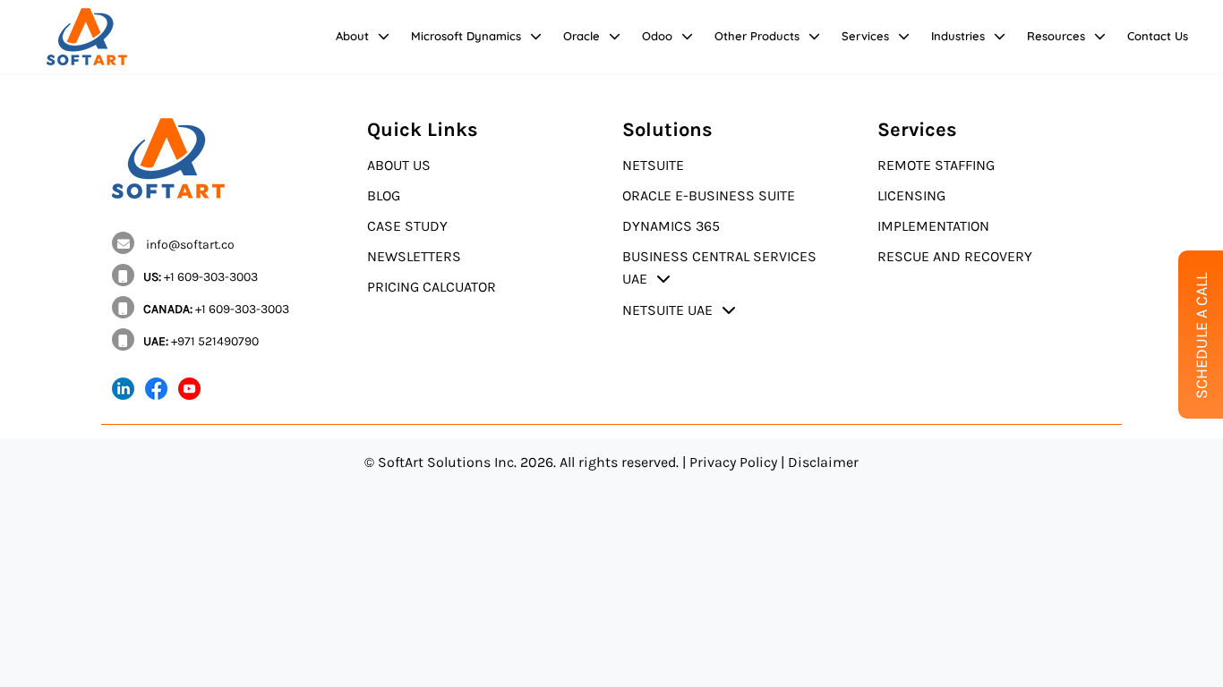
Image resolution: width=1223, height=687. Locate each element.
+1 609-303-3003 (200, 276)
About (352, 36)
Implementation (933, 225)
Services (865, 36)
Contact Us (1157, 36)
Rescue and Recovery (954, 256)
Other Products (757, 36)
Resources (1056, 36)
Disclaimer (823, 462)
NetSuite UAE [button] (667, 309)
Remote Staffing (936, 165)
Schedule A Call (1201, 336)
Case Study (407, 225)
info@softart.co (189, 244)
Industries (958, 36)
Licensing (911, 195)
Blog (383, 195)
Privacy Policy (733, 462)
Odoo (657, 36)
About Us (399, 165)
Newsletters (414, 256)
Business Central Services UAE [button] (719, 267)
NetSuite (653, 165)
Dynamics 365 (671, 225)
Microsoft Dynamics (466, 36)
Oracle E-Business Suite (708, 195)
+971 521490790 (201, 341)
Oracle (581, 36)
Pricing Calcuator (431, 286)
